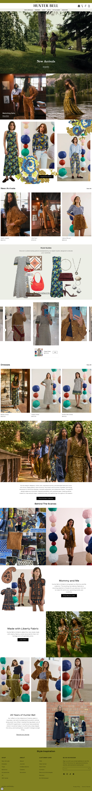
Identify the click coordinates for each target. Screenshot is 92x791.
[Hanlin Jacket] (15, 214)
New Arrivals (5, 761)
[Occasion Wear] (69, 97)
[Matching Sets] (23, 97)
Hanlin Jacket (5, 238)
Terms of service (86, 786)
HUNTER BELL (10, 786)
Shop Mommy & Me (69, 595)
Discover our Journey (22, 734)
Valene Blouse (66, 238)
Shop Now (46, 66)
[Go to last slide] (4, 330)
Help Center (43, 764)
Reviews (41, 775)
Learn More (23, 639)
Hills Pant (34, 238)
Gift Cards (5, 778)
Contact (41, 769)
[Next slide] (87, 330)
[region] (46, 330)
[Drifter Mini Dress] (76, 391)
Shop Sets (6, 116)
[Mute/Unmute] (56, 308)
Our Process (23, 561)
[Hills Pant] (46, 214)
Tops (3, 766)
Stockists (23, 772)
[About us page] (79, 6)
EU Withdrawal (43, 778)
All (2, 775)
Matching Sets (46, 679)
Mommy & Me (77, 679)
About (22, 761)
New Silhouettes (15, 679)
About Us (69, 561)
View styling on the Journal (46, 293)
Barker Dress (5, 414)
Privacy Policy (76, 786)
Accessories (5, 772)
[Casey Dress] (46, 391)
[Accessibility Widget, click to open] (2, 788)
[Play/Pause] (56, 304)
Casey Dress (47, 351)
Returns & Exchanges (46, 772)
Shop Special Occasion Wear (57, 116)
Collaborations (24, 766)
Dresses (4, 764)
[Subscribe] (88, 768)
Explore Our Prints (46, 176)
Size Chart (42, 766)
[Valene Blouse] (76, 214)
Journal (22, 764)
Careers (22, 769)
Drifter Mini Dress (67, 414)
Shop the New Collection (46, 498)
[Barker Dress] (15, 391)
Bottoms (4, 769)
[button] (82, 6)
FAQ (40, 761)
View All (89, 188)
